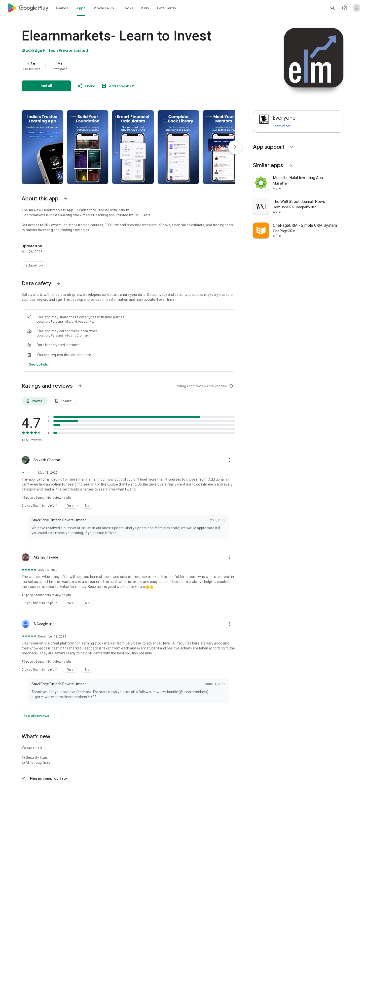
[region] (121, 66)
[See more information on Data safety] (58, 283)
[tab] (62, 8)
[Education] (34, 265)
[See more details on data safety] (38, 364)
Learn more (282, 126)
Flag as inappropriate (44, 778)
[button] (42, 147)
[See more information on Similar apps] (290, 165)
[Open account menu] (357, 8)
